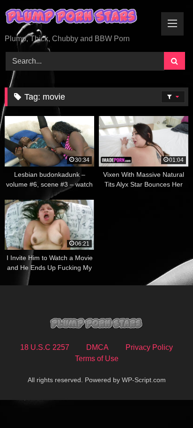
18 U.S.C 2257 (44, 347)
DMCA (97, 347)
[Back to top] (164, 400)
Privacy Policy (149, 347)
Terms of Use (97, 359)
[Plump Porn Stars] (79, 18)
